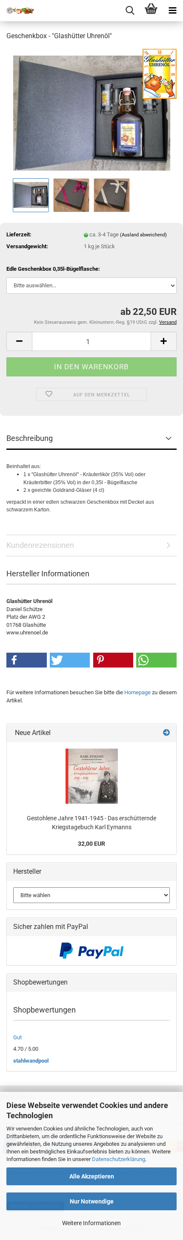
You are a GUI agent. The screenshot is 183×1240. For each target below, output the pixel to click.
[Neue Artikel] (166, 733)
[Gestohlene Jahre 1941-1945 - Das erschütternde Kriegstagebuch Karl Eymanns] (92, 776)
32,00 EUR (91, 843)
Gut (17, 1037)
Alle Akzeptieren (91, 1176)
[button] (19, 341)
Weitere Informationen (91, 1223)
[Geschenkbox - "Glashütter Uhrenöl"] (91, 112)
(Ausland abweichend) (143, 235)
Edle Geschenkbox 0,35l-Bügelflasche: (53, 269)
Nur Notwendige (92, 1201)
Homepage (137, 692)
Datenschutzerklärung (118, 1159)
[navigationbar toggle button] (172, 10)
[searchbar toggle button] (129, 10)
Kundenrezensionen (40, 545)
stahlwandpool (31, 1061)
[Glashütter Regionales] (17, 10)
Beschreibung (29, 438)
